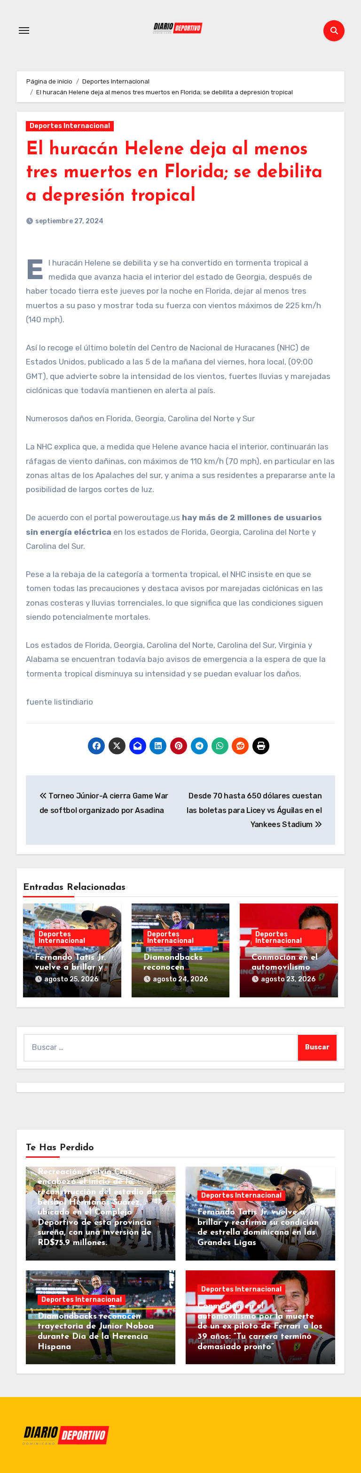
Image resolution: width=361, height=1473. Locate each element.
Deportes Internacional (70, 126)
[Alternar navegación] (23, 30)
